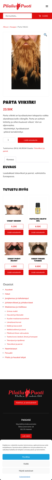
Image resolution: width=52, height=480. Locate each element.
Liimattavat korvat (14, 322)
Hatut (7, 294)
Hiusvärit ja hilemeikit (15, 315)
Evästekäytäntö (24, 477)
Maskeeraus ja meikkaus (16, 307)
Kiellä (26, 464)
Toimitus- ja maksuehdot (26, 403)
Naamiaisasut (11, 348)
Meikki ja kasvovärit (14, 326)
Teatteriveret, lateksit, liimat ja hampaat (22, 337)
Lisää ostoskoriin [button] (14, 232)
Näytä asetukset (26, 471)
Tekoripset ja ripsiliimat (16, 340)
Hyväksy (26, 457)
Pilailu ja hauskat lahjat (15, 357)
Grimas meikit (12, 311)
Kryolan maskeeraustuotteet (18, 319)
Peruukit (8, 353)
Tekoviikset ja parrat (14, 344)
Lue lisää (26, 436)
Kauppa (13, 27)
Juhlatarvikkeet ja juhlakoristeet (19, 302)
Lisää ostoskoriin (30, 140)
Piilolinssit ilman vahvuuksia (18, 333)
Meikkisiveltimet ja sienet (16, 329)
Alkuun (6, 27)
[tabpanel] (26, 62)
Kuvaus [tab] (10, 159)
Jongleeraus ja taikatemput (17, 298)
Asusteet (8, 289)
